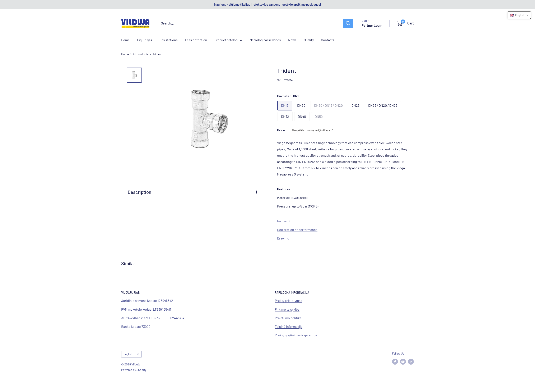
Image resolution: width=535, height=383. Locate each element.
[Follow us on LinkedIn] (411, 361)
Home (125, 40)
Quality (309, 40)
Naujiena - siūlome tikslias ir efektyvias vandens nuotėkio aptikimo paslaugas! (267, 4)
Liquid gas (144, 40)
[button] (519, 15)
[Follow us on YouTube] (403, 361)
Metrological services (265, 40)
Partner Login (372, 25)
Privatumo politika (288, 318)
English (128, 354)
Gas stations (168, 40)
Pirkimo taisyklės (287, 309)
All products (140, 54)
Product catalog (226, 40)
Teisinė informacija (288, 326)
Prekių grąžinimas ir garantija (296, 335)
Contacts (327, 40)
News (292, 40)
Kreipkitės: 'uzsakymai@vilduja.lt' (312, 130)
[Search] (348, 23)
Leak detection (196, 40)
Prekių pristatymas (288, 300)
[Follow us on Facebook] (395, 361)
